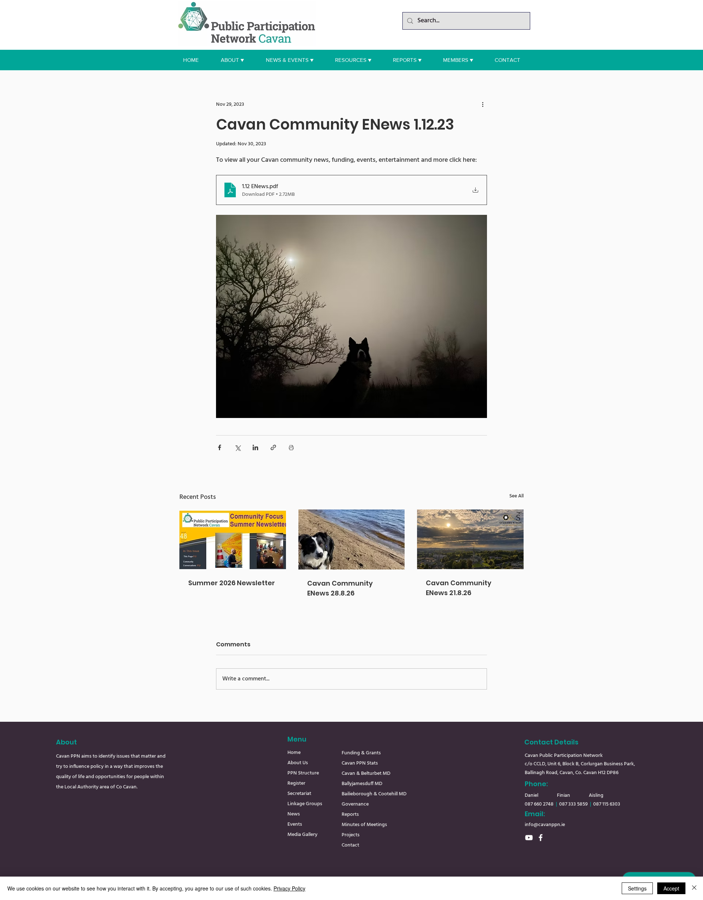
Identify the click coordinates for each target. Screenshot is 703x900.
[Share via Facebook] (219, 447)
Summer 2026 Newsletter (231, 582)
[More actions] (482, 104)
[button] (232, 60)
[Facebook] (540, 837)
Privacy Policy (289, 888)
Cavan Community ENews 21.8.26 (458, 587)
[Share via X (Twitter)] (237, 447)
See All (516, 496)
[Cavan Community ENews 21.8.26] (470, 539)
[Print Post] (291, 447)
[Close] (694, 888)
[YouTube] (528, 837)
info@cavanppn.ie (545, 825)
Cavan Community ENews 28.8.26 (340, 588)
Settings (637, 888)
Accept (671, 888)
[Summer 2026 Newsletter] (232, 539)
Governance (355, 804)
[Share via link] (273, 447)
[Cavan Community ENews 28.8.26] (351, 539)
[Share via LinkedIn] (255, 447)
